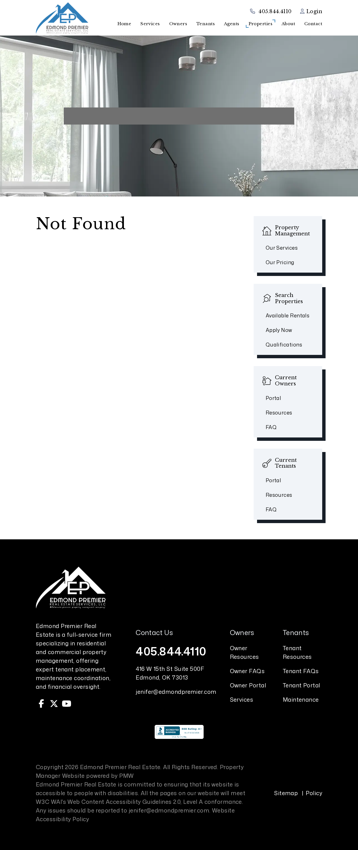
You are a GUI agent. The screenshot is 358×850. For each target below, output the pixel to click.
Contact (313, 23)
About (288, 23)
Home (124, 23)
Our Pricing (280, 262)
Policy (314, 793)
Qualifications (284, 344)
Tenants (205, 23)
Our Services (282, 247)
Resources (279, 412)
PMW (126, 775)
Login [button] (313, 11)
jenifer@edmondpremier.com (176, 692)
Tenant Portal (301, 685)
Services (150, 23)
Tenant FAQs (301, 671)
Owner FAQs (247, 671)
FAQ (271, 427)
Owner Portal (248, 685)
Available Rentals (288, 315)
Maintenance (301, 699)
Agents (231, 23)
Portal (273, 398)
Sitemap (286, 793)
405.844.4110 (274, 11)
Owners (178, 23)
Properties (261, 23)
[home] (62, 17)
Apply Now (279, 330)
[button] (41, 703)
